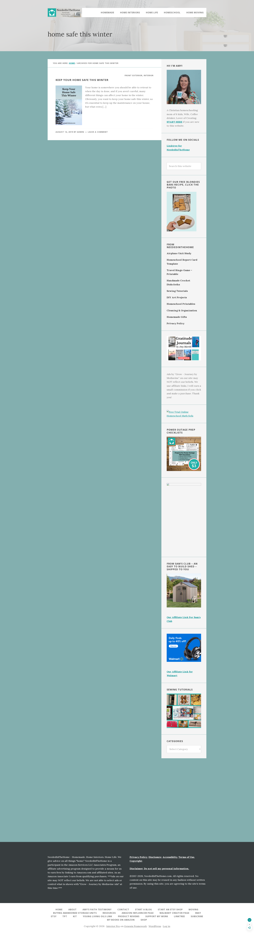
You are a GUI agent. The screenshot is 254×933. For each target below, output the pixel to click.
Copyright (136, 860)
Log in (166, 926)
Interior (148, 75)
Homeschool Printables (181, 303)
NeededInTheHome (65, 12)
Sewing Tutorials (177, 290)
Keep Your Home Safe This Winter (82, 80)
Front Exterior (133, 75)
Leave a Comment (98, 132)
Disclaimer (136, 868)
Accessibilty (170, 857)
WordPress (155, 926)
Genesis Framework (135, 926)
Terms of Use (186, 857)
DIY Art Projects (177, 297)
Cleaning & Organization (182, 310)
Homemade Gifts (177, 316)
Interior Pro (113, 926)
